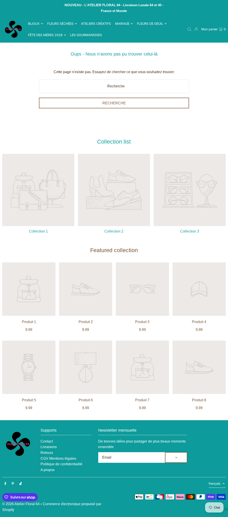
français (214, 483)
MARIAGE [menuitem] (122, 23)
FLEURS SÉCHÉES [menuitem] (60, 23)
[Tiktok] (20, 484)
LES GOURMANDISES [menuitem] (86, 35)
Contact (47, 441)
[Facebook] (5, 484)
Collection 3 (189, 231)
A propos (48, 470)
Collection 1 (38, 231)
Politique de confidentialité (61, 464)
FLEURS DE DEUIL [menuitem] (150, 23)
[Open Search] (189, 29)
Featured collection (114, 250)
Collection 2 (113, 231)
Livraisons (49, 447)
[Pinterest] (13, 484)
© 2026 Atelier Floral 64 (21, 504)
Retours (47, 453)
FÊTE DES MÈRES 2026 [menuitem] (45, 35)
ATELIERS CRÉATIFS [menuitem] (96, 23)
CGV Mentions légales (58, 458)
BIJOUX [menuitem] (34, 23)
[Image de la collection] (38, 190)
